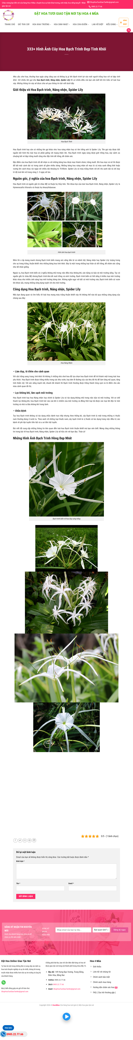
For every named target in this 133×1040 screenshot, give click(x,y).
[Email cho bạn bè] (25, 840)
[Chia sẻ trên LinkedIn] (34, 840)
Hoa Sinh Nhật (61, 24)
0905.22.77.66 (58, 984)
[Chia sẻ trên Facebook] (15, 840)
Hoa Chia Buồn (80, 24)
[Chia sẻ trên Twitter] (20, 840)
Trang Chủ (10, 24)
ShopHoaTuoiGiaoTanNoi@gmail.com (14, 991)
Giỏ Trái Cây (24, 24)
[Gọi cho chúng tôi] (3, 982)
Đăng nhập (125, 22)
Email (71, 883)
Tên (18, 883)
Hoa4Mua (56, 1005)
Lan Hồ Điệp (97, 24)
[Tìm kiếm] (129, 30)
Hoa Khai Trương (40, 24)
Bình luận (20, 861)
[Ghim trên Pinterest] (29, 840)
